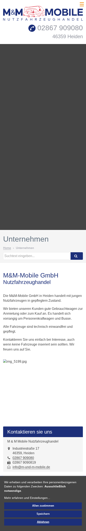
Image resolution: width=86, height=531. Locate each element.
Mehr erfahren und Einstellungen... (27, 497)
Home (7, 248)
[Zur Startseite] (43, 14)
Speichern (43, 513)
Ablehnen (43, 522)
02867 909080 (23, 458)
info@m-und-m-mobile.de (31, 467)
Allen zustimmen (43, 505)
